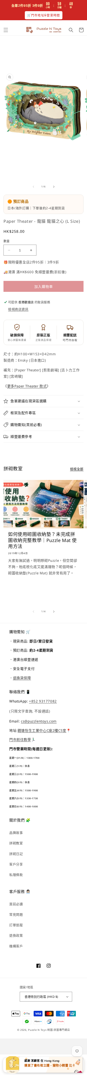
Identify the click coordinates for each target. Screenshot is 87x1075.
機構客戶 (16, 946)
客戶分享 (16, 864)
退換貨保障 (22, 678)
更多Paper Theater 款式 (27, 386)
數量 (6, 241)
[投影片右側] (54, 187)
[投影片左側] (33, 187)
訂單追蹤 (16, 925)
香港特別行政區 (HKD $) (41, 997)
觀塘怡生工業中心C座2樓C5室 (42, 730)
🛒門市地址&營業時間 (43, 15)
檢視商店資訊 (18, 309)
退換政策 (16, 935)
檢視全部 (77, 469)
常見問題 (16, 914)
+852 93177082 (43, 701)
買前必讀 (16, 904)
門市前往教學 (20, 739)
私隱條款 (16, 874)
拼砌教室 (16, 843)
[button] (6, 30)
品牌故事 (16, 832)
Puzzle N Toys (37, 1030)
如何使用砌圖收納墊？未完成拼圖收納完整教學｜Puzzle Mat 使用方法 (42, 540)
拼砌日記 (16, 854)
